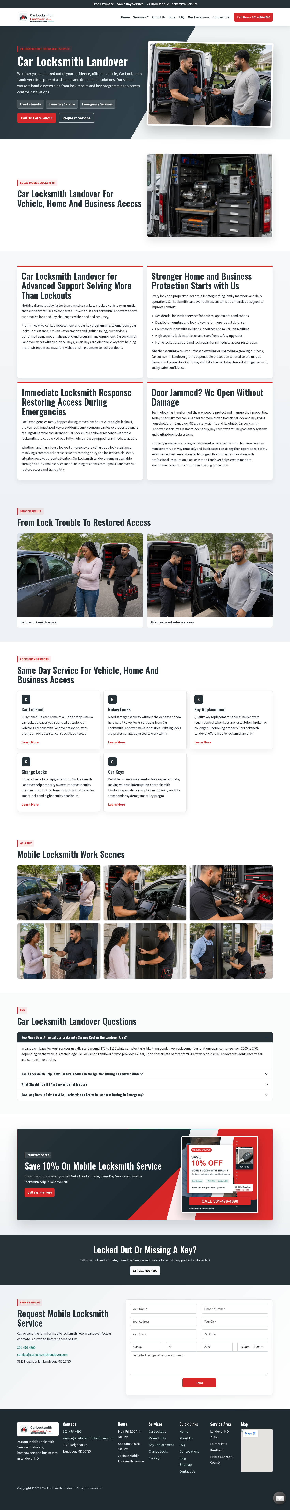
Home (125, 17)
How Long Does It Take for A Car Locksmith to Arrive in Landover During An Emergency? (82, 1094)
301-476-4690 (26, 1348)
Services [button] (139, 17)
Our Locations (198, 17)
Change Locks (158, 1451)
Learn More (30, 742)
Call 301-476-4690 (36, 117)
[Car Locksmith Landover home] (38, 17)
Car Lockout (157, 1431)
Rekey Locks (157, 1438)
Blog (172, 17)
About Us (159, 17)
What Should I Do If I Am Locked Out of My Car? (54, 1084)
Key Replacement (161, 1445)
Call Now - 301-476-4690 (253, 17)
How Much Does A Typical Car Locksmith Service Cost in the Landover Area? (74, 1037)
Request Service (76, 117)
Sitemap (186, 1464)
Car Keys (155, 1458)
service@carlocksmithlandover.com (42, 1354)
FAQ (182, 17)
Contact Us (220, 17)
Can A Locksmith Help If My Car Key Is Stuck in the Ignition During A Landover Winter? (82, 1073)
